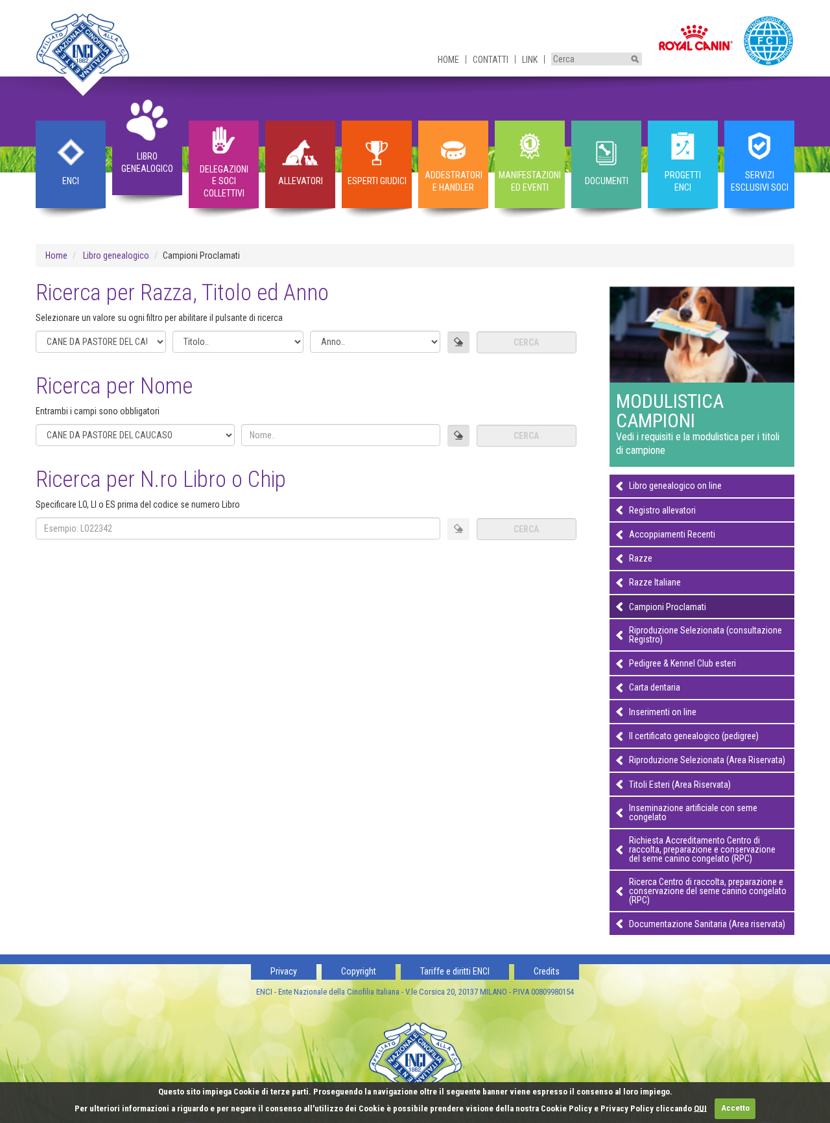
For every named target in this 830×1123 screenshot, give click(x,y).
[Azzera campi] (458, 342)
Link (530, 59)
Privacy (283, 971)
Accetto (735, 1108)
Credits (547, 971)
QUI (700, 1108)
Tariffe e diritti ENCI (455, 971)
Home (448, 59)
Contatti (490, 59)
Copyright (358, 971)
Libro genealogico (116, 255)
